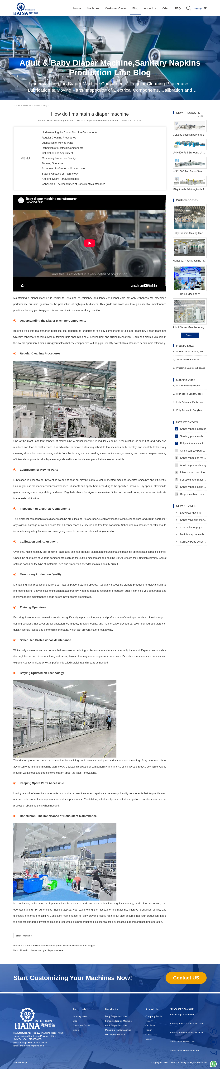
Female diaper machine (191, 479)
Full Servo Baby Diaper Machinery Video (186, 387)
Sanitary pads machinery (191, 436)
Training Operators (52, 163)
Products (111, 1009)
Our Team (150, 1025)
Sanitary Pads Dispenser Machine (193, 541)
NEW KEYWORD (182, 1009)
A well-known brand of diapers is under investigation (188, 361)
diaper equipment (178, 1059)
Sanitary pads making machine (191, 486)
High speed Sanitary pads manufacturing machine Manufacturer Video (188, 395)
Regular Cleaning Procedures (59, 137)
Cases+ (190, 335)
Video (76, 1030)
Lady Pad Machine (190, 512)
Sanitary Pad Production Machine (187, 1022)
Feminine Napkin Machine (118, 1021)
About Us (152, 1009)
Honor (148, 1030)
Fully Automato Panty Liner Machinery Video (188, 403)
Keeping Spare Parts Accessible (60, 178)
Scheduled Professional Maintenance (63, 168)
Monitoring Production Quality (59, 158)
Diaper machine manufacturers (191, 494)
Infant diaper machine (190, 472)
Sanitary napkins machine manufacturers (191, 457)
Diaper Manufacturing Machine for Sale (187, 1052)
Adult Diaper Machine (116, 1025)
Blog (45, 105)
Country (149, 1039)
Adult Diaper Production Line (184, 1041)
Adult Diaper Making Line (182, 1032)
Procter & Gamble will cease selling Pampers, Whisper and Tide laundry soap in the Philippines (189, 369)
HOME (36, 105)
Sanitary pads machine (191, 428)
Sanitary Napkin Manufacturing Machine (193, 520)
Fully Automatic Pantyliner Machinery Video (188, 411)
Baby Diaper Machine (116, 1016)
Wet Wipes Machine (115, 1034)
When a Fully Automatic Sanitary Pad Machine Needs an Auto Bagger (59, 945)
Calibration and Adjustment (57, 153)
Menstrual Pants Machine (118, 1030)
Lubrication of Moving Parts (57, 142)
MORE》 (202, 116)
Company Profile (153, 1016)
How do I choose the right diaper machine (41, 950)
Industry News (80, 1016)
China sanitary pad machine (191, 450)
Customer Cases (81, 1025)
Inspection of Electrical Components (62, 148)
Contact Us (151, 1034)
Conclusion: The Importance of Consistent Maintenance (73, 184)
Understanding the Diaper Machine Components (69, 132)
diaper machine (24, 935)
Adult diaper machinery (191, 465)
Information (81, 1009)
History (149, 1021)
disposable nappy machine (193, 527)
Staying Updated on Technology (60, 173)
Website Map (20, 1062)
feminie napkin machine (193, 534)
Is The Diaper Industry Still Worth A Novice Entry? (188, 352)
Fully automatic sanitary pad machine (191, 443)
